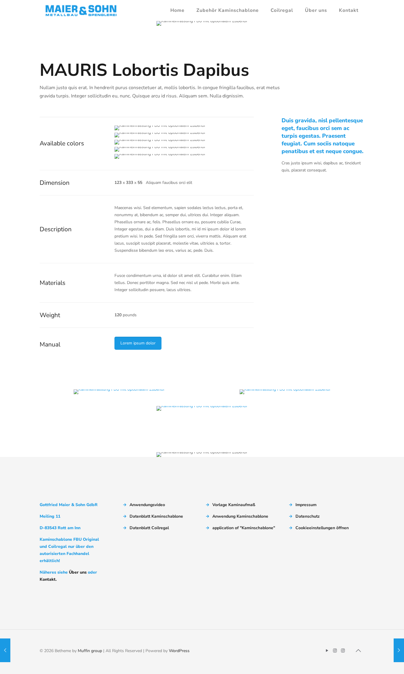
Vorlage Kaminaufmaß (233, 505)
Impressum (305, 505)
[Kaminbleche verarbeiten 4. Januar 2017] (5, 650)
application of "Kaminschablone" (243, 528)
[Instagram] (335, 651)
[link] (119, 391)
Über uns (78, 572)
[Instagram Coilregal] (343, 651)
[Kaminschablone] (81, 10)
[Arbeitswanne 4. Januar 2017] (399, 650)
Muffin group (90, 651)
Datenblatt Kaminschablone (156, 516)
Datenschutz (307, 516)
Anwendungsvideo (147, 505)
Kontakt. (48, 579)
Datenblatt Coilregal (149, 528)
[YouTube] (327, 651)
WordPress (179, 651)
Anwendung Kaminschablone (240, 516)
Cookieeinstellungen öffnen (322, 528)
